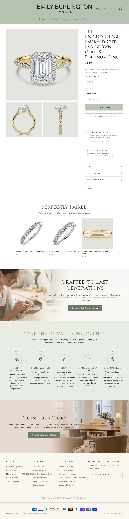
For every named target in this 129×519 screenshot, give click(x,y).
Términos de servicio (67, 467)
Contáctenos (11, 470)
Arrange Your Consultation (44, 435)
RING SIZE (89, 89)
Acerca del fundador (41, 470)
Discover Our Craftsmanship (84, 308)
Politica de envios (66, 470)
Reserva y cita (12, 478)
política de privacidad (67, 481)
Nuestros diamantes (41, 478)
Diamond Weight (93, 77)
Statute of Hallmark (66, 485)
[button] (65, 18)
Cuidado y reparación (14, 467)
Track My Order (12, 481)
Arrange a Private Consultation (99, 142)
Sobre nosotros (39, 467)
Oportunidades (38, 485)
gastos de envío (110, 70)
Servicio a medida (40, 481)
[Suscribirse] (120, 475)
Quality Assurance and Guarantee (72, 478)
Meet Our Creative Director (43, 474)
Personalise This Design (103, 117)
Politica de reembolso (67, 474)
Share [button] (90, 188)
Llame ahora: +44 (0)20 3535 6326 (20, 474)
